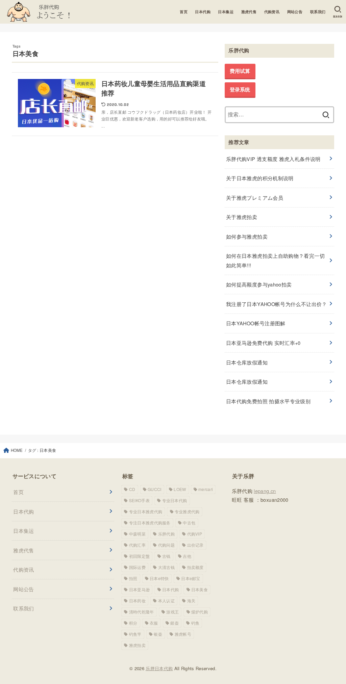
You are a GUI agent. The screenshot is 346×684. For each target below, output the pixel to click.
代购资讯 (272, 11)
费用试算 (240, 71)
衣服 (154, 623)
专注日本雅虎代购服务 (150, 522)
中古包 (189, 522)
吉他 (187, 556)
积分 (133, 623)
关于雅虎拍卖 (241, 216)
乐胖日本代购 (159, 668)
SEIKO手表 (139, 500)
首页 (184, 11)
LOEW (180, 489)
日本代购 (203, 11)
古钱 (166, 556)
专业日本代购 (174, 500)
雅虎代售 (249, 11)
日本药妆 (137, 600)
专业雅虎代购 (187, 511)
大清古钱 (166, 567)
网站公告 (295, 11)
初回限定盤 (139, 556)
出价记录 (195, 545)
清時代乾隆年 (141, 611)
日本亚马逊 (139, 589)
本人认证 (166, 600)
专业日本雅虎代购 (145, 511)
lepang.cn (265, 490)
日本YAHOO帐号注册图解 (256, 323)
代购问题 (166, 545)
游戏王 (172, 611)
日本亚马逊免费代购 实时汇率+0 (263, 342)
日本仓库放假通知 (247, 362)
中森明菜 (137, 534)
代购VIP (194, 534)
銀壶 (174, 623)
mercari (205, 489)
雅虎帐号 (183, 634)
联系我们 (318, 11)
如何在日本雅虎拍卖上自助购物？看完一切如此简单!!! (275, 260)
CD (132, 489)
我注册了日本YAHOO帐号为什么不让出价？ (276, 303)
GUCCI (155, 489)
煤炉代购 (199, 611)
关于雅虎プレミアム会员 (254, 197)
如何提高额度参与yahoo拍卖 (259, 284)
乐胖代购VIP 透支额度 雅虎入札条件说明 (273, 158)
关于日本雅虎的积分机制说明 (260, 178)
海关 (191, 600)
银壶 (158, 634)
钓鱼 (195, 623)
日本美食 (199, 589)
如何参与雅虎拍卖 (247, 236)
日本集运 (225, 11)
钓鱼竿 (135, 634)
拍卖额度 (195, 567)
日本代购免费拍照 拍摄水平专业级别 (268, 401)
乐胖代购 (166, 534)
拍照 (133, 578)
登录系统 (240, 89)
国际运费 (137, 567)
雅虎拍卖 (137, 645)
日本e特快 (159, 578)
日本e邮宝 (190, 578)
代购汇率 (137, 545)
